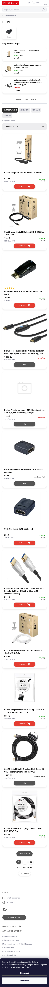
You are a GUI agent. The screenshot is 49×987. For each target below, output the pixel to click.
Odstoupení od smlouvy (11, 952)
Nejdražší (36, 110)
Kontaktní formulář (14, 917)
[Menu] (46, 3)
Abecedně (7, 115)
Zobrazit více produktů (24, 99)
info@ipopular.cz (13, 898)
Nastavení (24, 973)
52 (31, 862)
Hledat (43, 9)
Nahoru (26, 873)
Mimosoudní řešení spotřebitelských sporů (17, 944)
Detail (24, 365)
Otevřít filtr (11, 126)
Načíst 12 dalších (24, 854)
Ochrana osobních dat (10, 940)
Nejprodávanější (10, 110)
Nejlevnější (24, 110)
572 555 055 (11, 903)
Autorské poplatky (9, 955)
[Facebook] (4, 909)
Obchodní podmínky (9, 936)
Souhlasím (24, 981)
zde (27, 967)
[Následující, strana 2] (24, 862)
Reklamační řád (8, 948)
